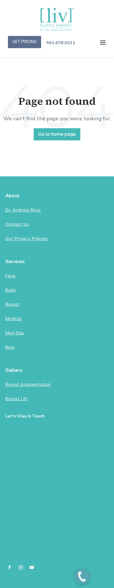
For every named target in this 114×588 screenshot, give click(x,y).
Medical (13, 319)
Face (10, 276)
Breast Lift (16, 399)
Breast (12, 304)
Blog (10, 347)
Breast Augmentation (28, 385)
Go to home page (57, 134)
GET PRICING (24, 42)
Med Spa (14, 333)
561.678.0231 (60, 43)
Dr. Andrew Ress (23, 210)
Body (10, 290)
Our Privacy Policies (26, 239)
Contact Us (17, 224)
